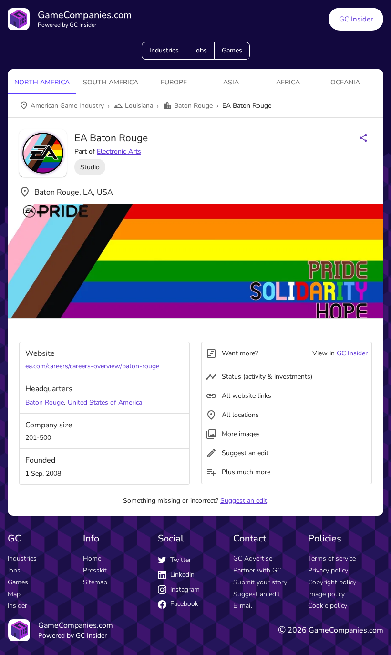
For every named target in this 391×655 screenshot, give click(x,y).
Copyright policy (332, 582)
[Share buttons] (363, 137)
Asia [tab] (231, 82)
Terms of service (332, 558)
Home (92, 558)
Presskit (95, 570)
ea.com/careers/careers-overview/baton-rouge (92, 366)
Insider (17, 605)
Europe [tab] (174, 82)
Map (14, 594)
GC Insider (356, 19)
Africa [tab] (288, 82)
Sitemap (95, 582)
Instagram (185, 589)
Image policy (326, 594)
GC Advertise (252, 558)
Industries (164, 50)
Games (232, 50)
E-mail (242, 605)
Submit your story (260, 582)
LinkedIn (182, 574)
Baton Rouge (44, 402)
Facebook (184, 603)
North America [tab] (42, 82)
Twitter (180, 559)
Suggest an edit (243, 500)
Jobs (200, 50)
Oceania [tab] (345, 82)
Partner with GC (257, 570)
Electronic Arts (119, 151)
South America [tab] (110, 82)
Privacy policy (328, 570)
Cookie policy (327, 605)
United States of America (105, 402)
